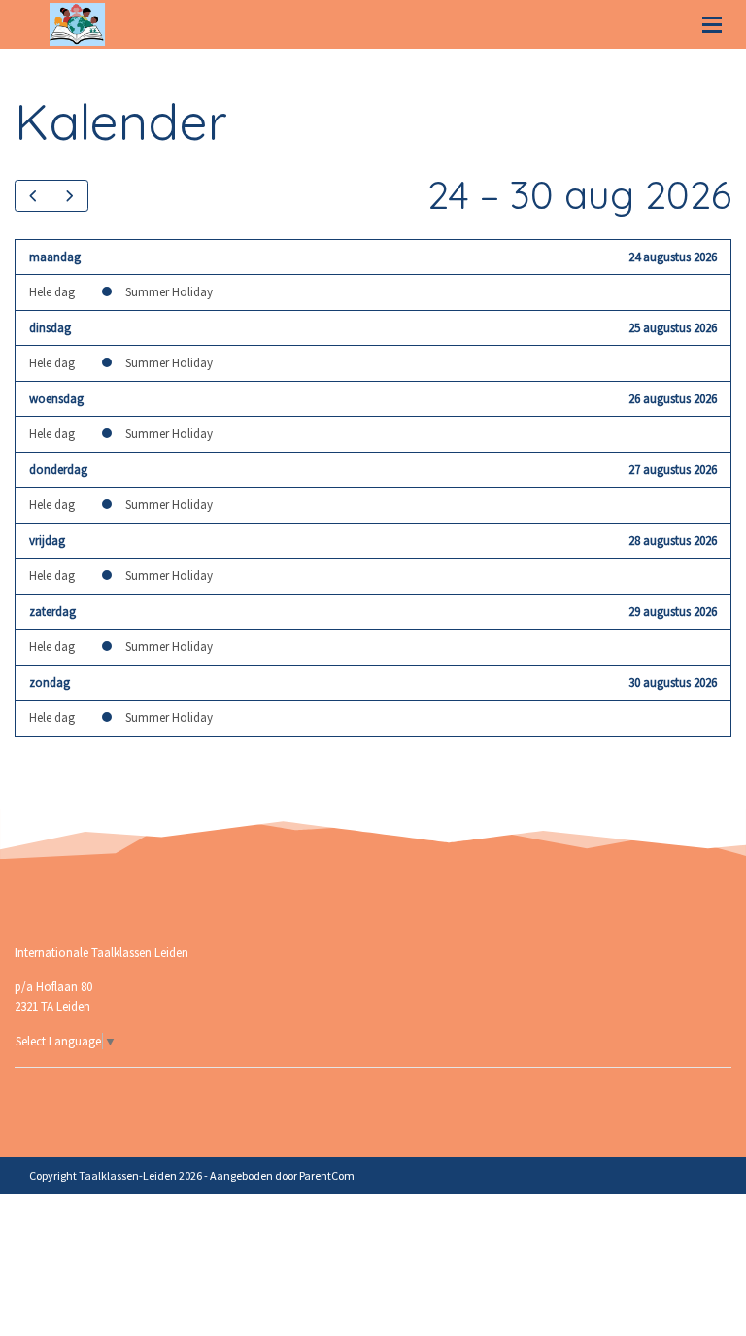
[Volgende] (69, 196)
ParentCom (327, 1175)
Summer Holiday (169, 292)
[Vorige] (33, 196)
